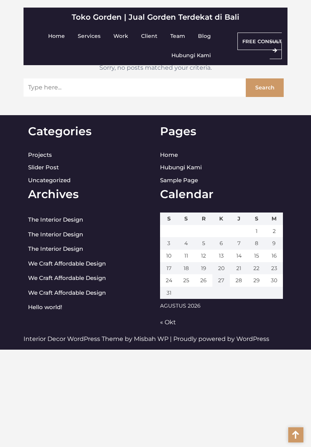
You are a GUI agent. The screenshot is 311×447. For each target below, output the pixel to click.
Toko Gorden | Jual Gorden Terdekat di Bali (155, 17)
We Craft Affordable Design (67, 263)
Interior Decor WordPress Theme (74, 338)
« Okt (168, 322)
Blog (204, 36)
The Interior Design (55, 219)
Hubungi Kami (191, 55)
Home (56, 36)
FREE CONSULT (262, 41)
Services (89, 36)
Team (177, 36)
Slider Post (43, 167)
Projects (40, 154)
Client (149, 36)
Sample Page (179, 180)
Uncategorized (49, 180)
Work (120, 36)
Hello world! (45, 307)
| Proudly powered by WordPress (219, 338)
